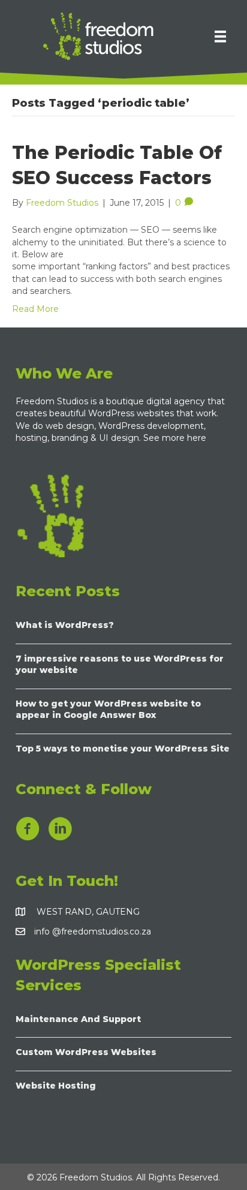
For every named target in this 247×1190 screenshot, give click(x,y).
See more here (176, 437)
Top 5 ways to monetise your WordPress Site (123, 748)
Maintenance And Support (78, 1019)
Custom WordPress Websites (86, 1052)
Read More (35, 308)
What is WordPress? (65, 625)
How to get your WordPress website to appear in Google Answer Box (108, 709)
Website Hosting (56, 1085)
